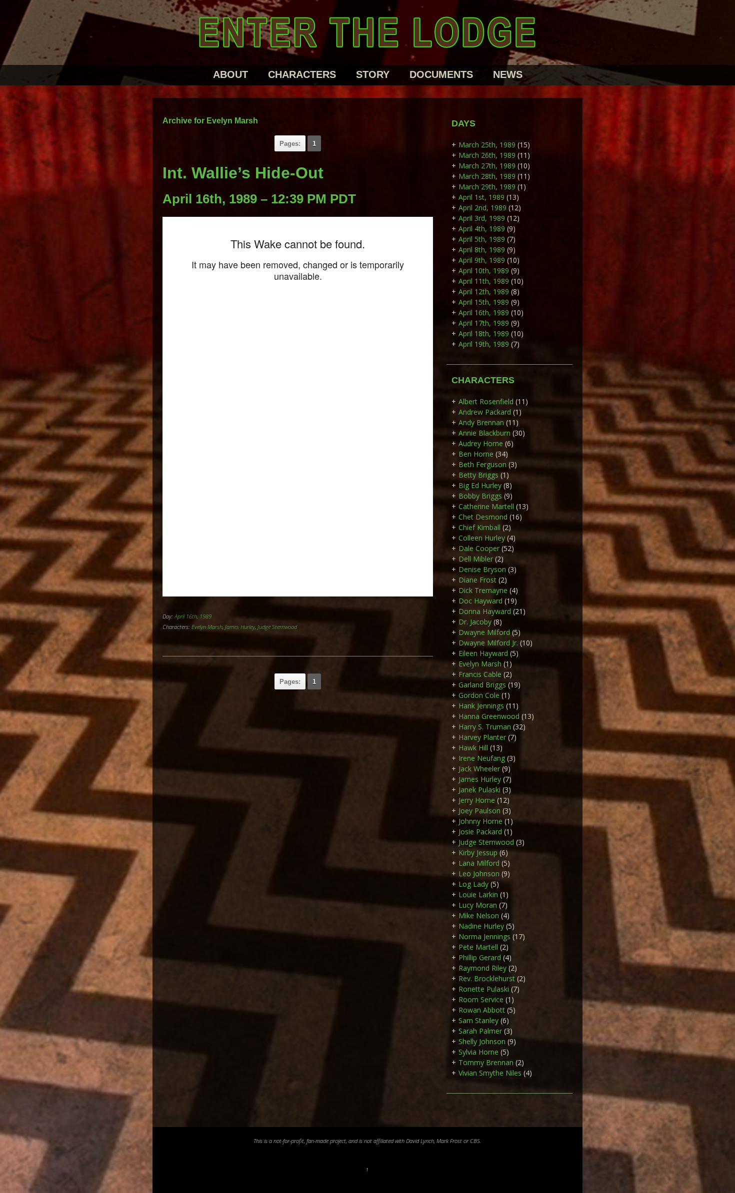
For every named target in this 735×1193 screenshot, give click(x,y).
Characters (302, 74)
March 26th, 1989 (487, 155)
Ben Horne (476, 454)
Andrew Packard (484, 412)
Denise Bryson (482, 569)
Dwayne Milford (484, 632)
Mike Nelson (478, 915)
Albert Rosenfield (486, 401)
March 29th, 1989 (487, 186)
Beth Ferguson (482, 464)
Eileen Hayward (483, 653)
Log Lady (473, 884)
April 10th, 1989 (483, 270)
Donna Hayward (484, 611)
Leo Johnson (479, 873)
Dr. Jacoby (475, 621)
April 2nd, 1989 (482, 207)
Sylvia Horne (478, 1052)
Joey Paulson (479, 810)
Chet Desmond (483, 517)
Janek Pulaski (479, 789)
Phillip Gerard (479, 957)
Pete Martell (478, 947)
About (230, 74)
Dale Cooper (479, 548)
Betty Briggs (478, 475)
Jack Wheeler (479, 768)
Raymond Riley (482, 968)
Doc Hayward (480, 600)
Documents (441, 74)
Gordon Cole (479, 695)
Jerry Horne (476, 800)
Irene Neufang (481, 758)
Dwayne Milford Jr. (488, 642)
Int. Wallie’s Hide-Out (243, 173)
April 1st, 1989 (481, 197)
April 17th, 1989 (483, 323)
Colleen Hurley (481, 538)
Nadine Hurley (481, 926)
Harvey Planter (482, 737)
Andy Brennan (481, 422)
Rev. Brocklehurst (486, 978)
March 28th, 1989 (487, 176)
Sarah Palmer (480, 1031)
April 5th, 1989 (481, 239)
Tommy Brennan (486, 1062)
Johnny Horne (480, 821)
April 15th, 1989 (483, 302)
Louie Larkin (478, 894)
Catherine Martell (486, 506)
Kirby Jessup (478, 852)
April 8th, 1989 (481, 249)
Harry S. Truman (484, 726)
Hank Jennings (481, 705)
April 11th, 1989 (483, 281)
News (507, 74)
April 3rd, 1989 (481, 218)
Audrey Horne (480, 443)
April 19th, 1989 (483, 344)
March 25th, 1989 (487, 144)
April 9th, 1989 (481, 260)
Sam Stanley (478, 1020)
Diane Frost (477, 580)
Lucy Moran (477, 905)
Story (373, 74)
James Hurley (240, 626)
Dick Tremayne (483, 590)
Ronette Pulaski (483, 989)
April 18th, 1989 (483, 333)
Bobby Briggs (480, 496)
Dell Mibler (475, 559)
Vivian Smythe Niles (490, 1073)
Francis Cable (480, 674)
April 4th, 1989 (481, 228)
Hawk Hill (473, 747)
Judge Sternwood (277, 626)
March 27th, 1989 (487, 165)
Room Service (481, 999)
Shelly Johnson (482, 1041)
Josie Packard (480, 831)
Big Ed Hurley (480, 485)
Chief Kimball (479, 527)
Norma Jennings (484, 936)
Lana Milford (479, 863)
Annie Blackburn (484, 433)
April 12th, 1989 (483, 291)
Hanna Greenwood (489, 716)
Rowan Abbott (481, 1010)
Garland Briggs (482, 684)
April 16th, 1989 (193, 616)
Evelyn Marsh (207, 626)
